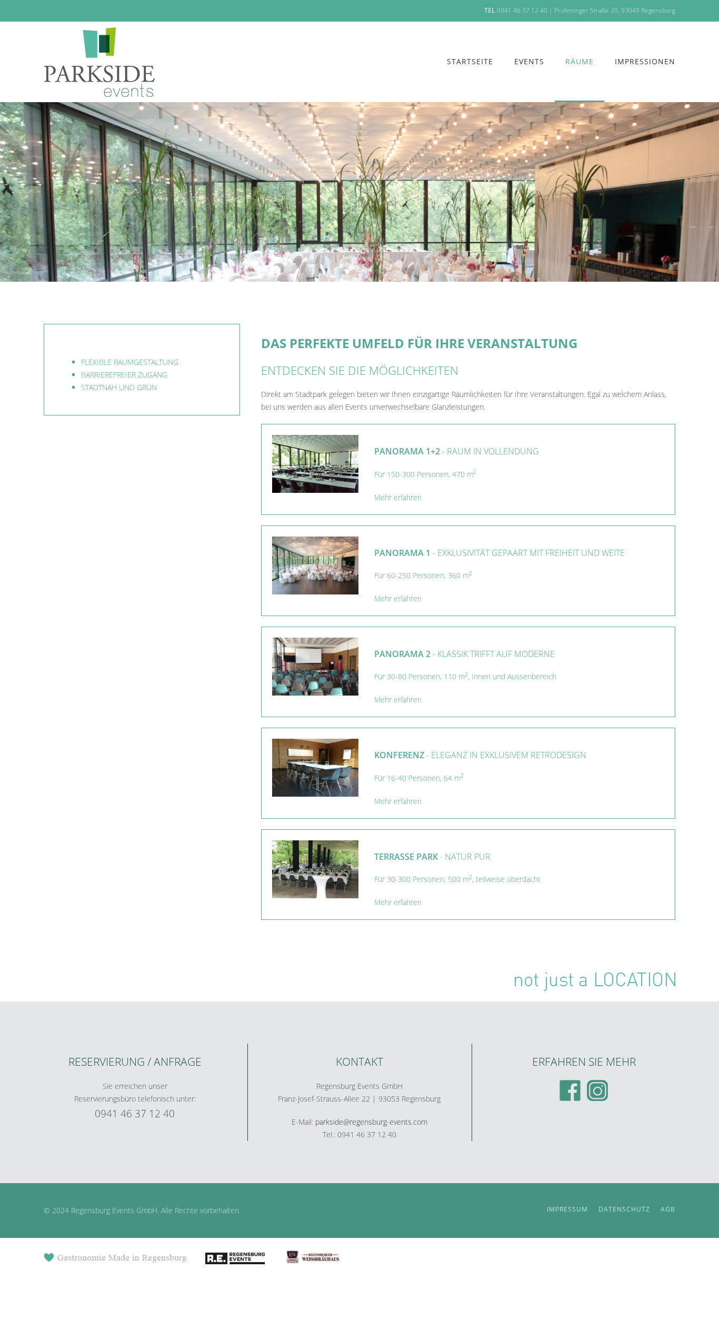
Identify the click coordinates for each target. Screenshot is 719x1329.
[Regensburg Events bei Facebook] (570, 1090)
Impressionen (645, 61)
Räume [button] (579, 61)
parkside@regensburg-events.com (371, 1122)
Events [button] (529, 61)
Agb (668, 1209)
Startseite (470, 61)
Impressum (567, 1209)
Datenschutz (624, 1209)
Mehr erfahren (398, 497)
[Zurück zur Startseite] (99, 62)
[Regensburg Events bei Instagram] (597, 1090)
